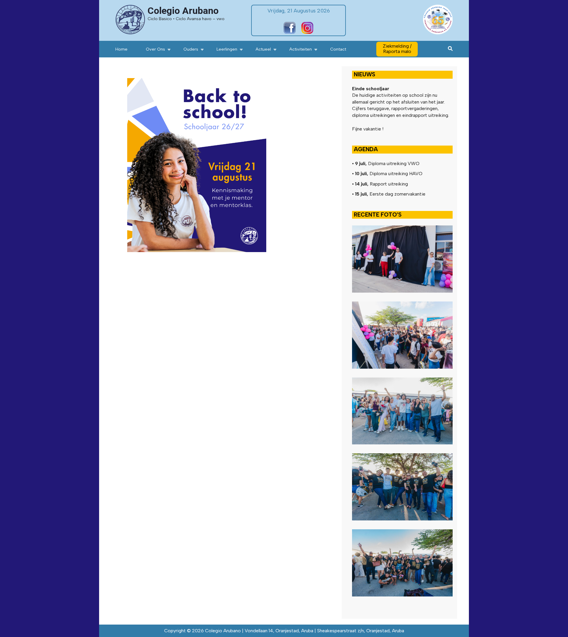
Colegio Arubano (183, 10)
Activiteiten (300, 49)
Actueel (263, 49)
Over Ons (155, 49)
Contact (338, 49)
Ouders (190, 49)
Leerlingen (227, 49)
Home (121, 49)
